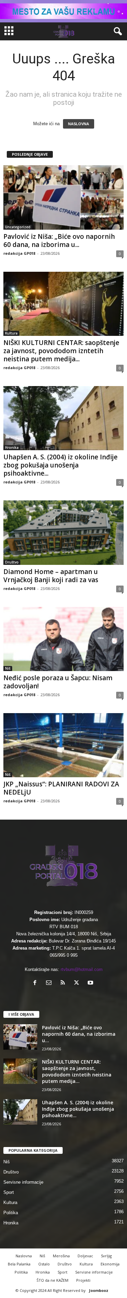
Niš (7, 668)
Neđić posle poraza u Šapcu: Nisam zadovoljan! (57, 681)
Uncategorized (17, 227)
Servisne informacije (23, 1182)
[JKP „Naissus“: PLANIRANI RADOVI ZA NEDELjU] (63, 745)
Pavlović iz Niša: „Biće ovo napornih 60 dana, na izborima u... (59, 240)
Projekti (83, 1280)
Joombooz (98, 1290)
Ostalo (44, 1263)
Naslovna (24, 1255)
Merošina (61, 1255)
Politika (10, 1212)
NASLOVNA (78, 124)
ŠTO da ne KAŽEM (52, 1280)
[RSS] (64, 983)
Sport (8, 1192)
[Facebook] (36, 983)
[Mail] (50, 983)
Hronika (12, 447)
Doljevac (85, 1255)
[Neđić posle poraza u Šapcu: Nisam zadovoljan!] (63, 639)
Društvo (12, 562)
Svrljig (106, 1255)
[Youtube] (91, 983)
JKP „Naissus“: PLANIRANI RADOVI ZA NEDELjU (61, 788)
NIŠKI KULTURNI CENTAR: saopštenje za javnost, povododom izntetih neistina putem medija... (61, 350)
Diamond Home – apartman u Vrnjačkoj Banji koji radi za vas (50, 575)
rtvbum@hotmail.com (82, 969)
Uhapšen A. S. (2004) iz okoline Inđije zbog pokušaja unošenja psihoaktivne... (60, 465)
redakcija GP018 (19, 253)
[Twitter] (78, 983)
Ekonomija (110, 1263)
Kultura (11, 333)
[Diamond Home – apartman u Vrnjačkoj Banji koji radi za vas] (63, 532)
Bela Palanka (19, 1263)
